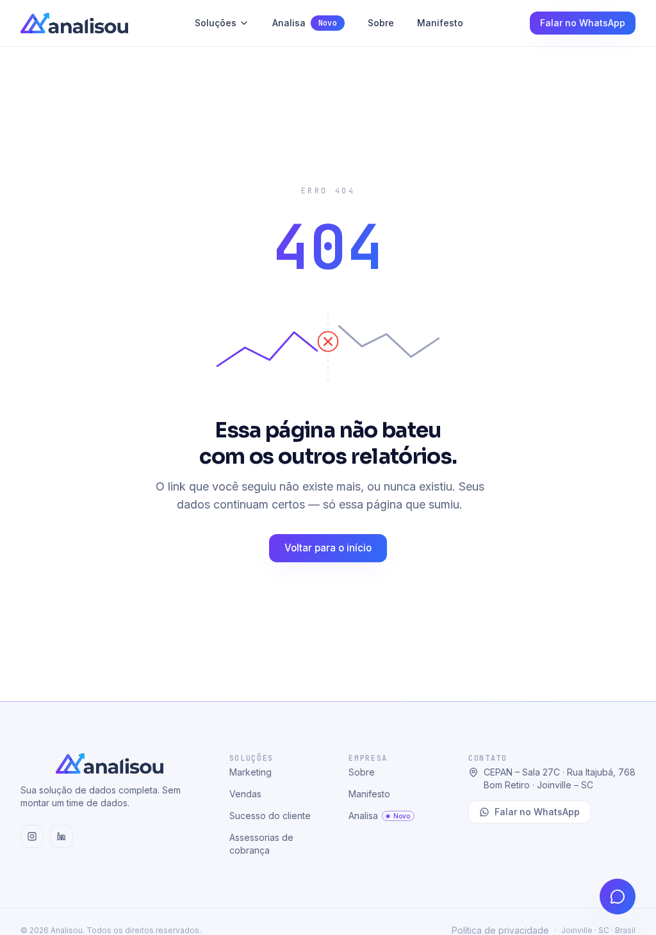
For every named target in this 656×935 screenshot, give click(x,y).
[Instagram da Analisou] (32, 836)
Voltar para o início (328, 548)
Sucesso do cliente (270, 815)
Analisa (304, 22)
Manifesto (440, 22)
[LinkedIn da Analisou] (61, 836)
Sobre (381, 22)
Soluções (215, 22)
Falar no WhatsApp (582, 22)
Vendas (245, 793)
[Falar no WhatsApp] (618, 897)
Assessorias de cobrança (261, 844)
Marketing (250, 772)
